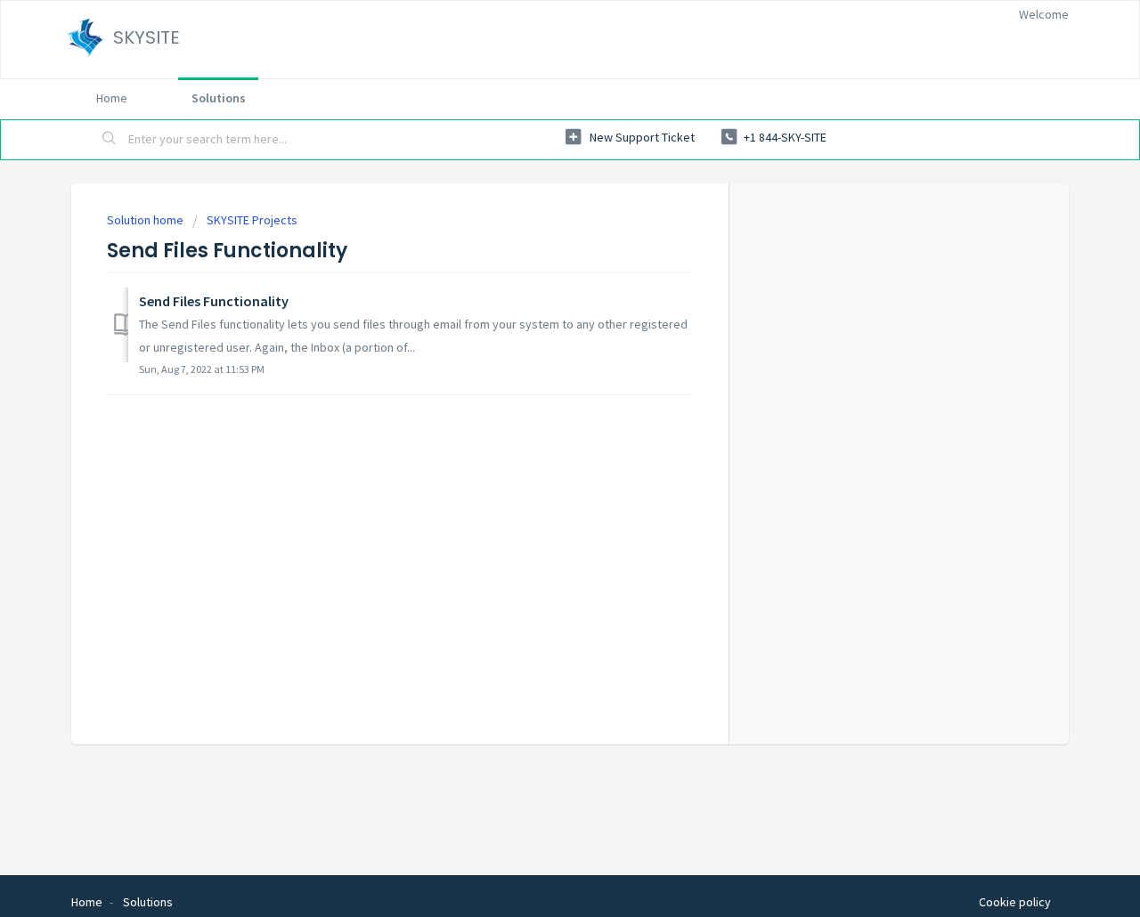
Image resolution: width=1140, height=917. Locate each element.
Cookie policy (1015, 902)
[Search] (109, 140)
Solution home (146, 220)
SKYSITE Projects (252, 220)
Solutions (218, 98)
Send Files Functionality (214, 301)
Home (111, 98)
